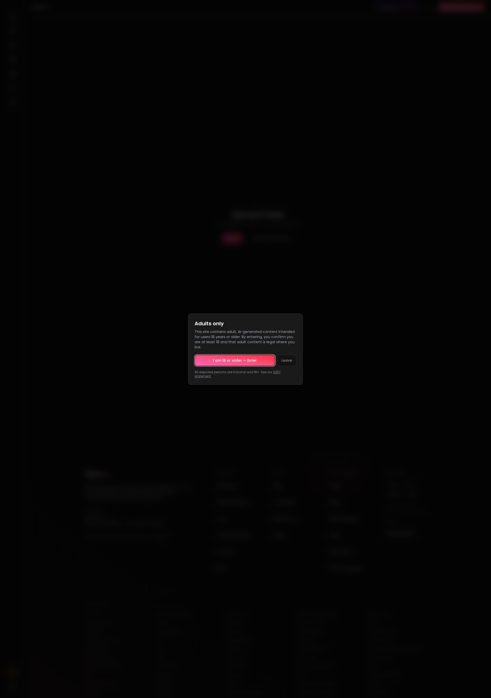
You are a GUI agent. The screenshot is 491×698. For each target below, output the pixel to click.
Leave (287, 360)
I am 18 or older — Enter (235, 360)
